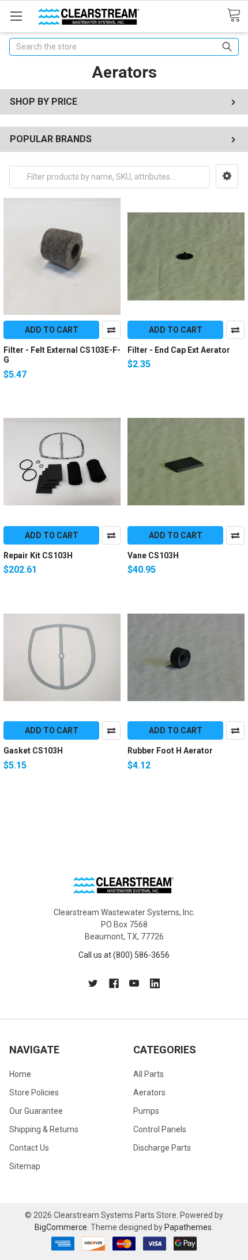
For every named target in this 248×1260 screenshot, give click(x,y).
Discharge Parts (162, 1147)
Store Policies (34, 1092)
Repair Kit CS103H (38, 555)
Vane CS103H (153, 555)
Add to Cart (51, 329)
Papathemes (188, 1227)
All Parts (148, 1074)
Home (20, 1074)
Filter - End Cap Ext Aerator (178, 350)
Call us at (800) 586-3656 (124, 955)
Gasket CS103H (33, 750)
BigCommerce (61, 1227)
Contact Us (29, 1147)
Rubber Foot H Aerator (170, 750)
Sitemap (24, 1166)
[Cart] (237, 15)
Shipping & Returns (43, 1129)
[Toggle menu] (16, 16)
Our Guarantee (36, 1111)
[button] (227, 176)
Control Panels (159, 1129)
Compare (111, 330)
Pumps (146, 1111)
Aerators (149, 1092)
